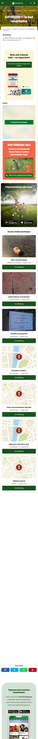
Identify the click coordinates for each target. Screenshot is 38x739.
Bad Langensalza (17, 10)
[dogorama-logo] (17, 3)
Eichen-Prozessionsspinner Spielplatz (19, 407)
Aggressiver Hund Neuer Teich (19, 444)
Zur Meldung (19, 267)
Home (3, 10)
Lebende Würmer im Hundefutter (19, 297)
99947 (25, 10)
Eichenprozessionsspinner (19, 334)
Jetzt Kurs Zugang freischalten (20, 175)
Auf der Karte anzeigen (19, 122)
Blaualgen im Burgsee (19, 371)
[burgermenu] (2, 3)
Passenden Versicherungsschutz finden (19, 64)
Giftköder (9, 10)
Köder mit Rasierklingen (19, 260)
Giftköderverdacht (19, 481)
